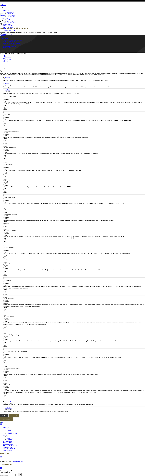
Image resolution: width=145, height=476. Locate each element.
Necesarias (7, 77)
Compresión (10, 430)
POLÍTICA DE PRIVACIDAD (11, 43)
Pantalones (9, 439)
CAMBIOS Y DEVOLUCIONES (12, 40)
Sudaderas (9, 432)
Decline (4, 415)
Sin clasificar (8, 408)
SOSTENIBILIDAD (9, 41)
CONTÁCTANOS (8, 47)
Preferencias (8, 401)
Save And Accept (6, 419)
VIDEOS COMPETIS (9, 30)
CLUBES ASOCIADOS (10, 445)
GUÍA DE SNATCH (9, 442)
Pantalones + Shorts (12, 433)
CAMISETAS (10, 12)
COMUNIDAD (7, 450)
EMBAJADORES (8, 25)
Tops (8, 436)
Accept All (14, 415)
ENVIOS (5, 38)
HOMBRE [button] (6, 10)
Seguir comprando (18, 461)
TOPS (8, 19)
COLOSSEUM (7, 447)
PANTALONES (11, 16)
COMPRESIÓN (11, 13)
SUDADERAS (11, 15)
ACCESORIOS (7, 24)
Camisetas (9, 429)
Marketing (7, 83)
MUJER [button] (5, 18)
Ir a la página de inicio (6, 34)
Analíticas (7, 90)
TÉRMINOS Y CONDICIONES (12, 44)
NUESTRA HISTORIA (9, 46)
